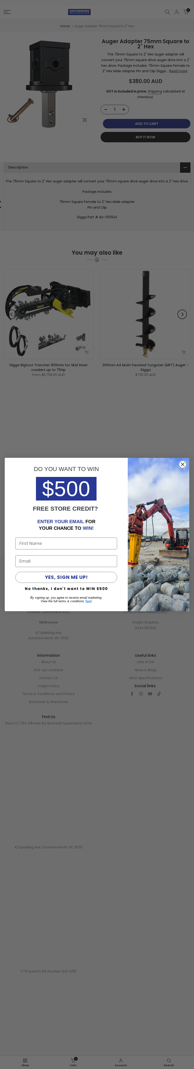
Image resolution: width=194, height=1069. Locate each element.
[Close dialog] (182, 464)
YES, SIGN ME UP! (66, 577)
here (89, 601)
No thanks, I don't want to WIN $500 (66, 588)
